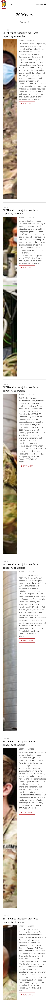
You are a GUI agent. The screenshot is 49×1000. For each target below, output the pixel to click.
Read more (27, 103)
